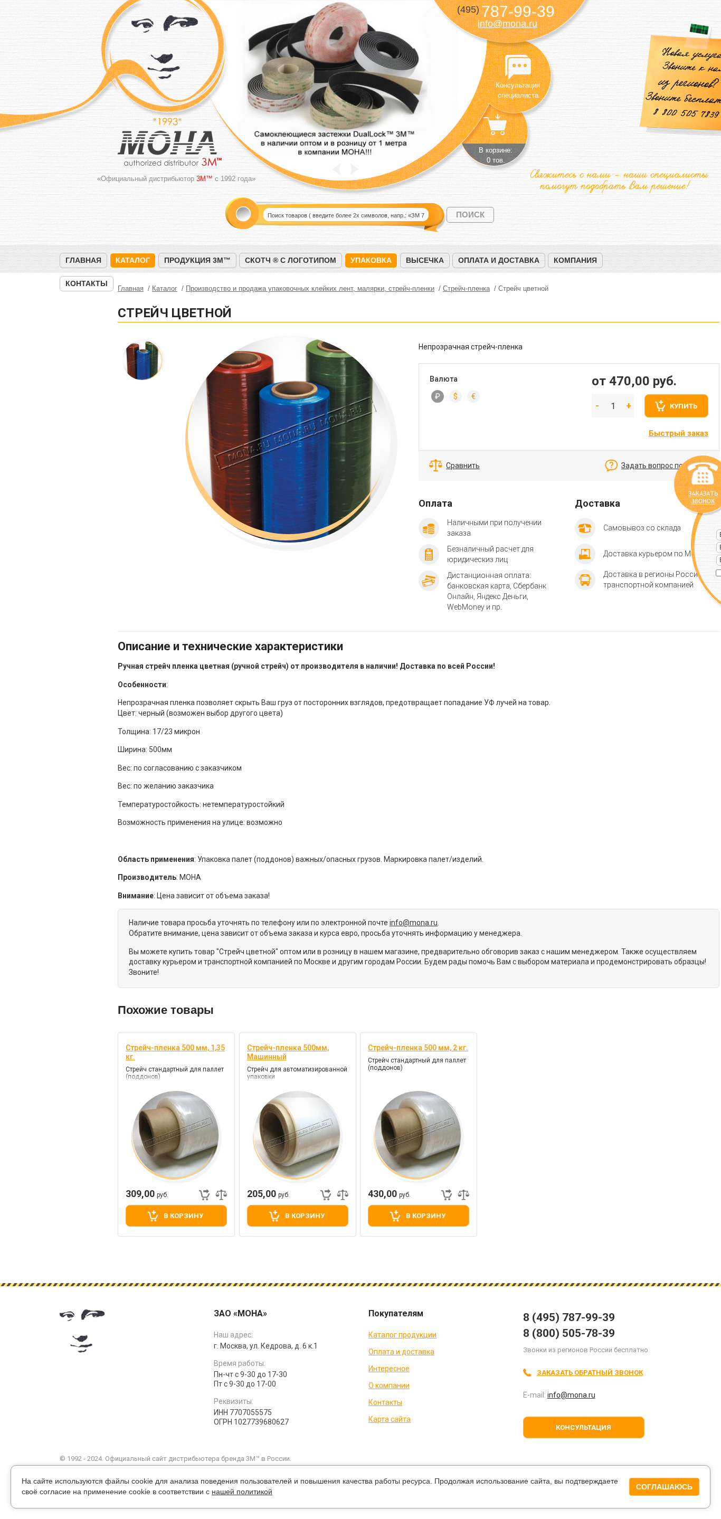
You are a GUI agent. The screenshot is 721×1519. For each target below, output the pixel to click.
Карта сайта (389, 1419)
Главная (83, 260)
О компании (389, 1385)
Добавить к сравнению (221, 1195)
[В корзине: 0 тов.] (495, 130)
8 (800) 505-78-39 (569, 1333)
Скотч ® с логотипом (290, 260)
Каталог (133, 260)
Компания (575, 260)
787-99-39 (506, 11)
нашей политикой (242, 1491)
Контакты (86, 283)
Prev (336, 169)
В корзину (183, 1216)
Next (354, 169)
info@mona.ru (507, 23)
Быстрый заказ (678, 433)
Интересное (389, 1368)
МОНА (165, 50)
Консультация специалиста (518, 67)
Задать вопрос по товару (665, 465)
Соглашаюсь (664, 1487)
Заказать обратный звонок (590, 1372)
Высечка (425, 260)
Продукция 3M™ (197, 260)
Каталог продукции (402, 1335)
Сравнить (463, 465)
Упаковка (371, 260)
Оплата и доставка (498, 260)
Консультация (583, 1427)
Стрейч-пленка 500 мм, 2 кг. (418, 1047)
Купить (683, 406)
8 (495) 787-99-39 (569, 1317)
